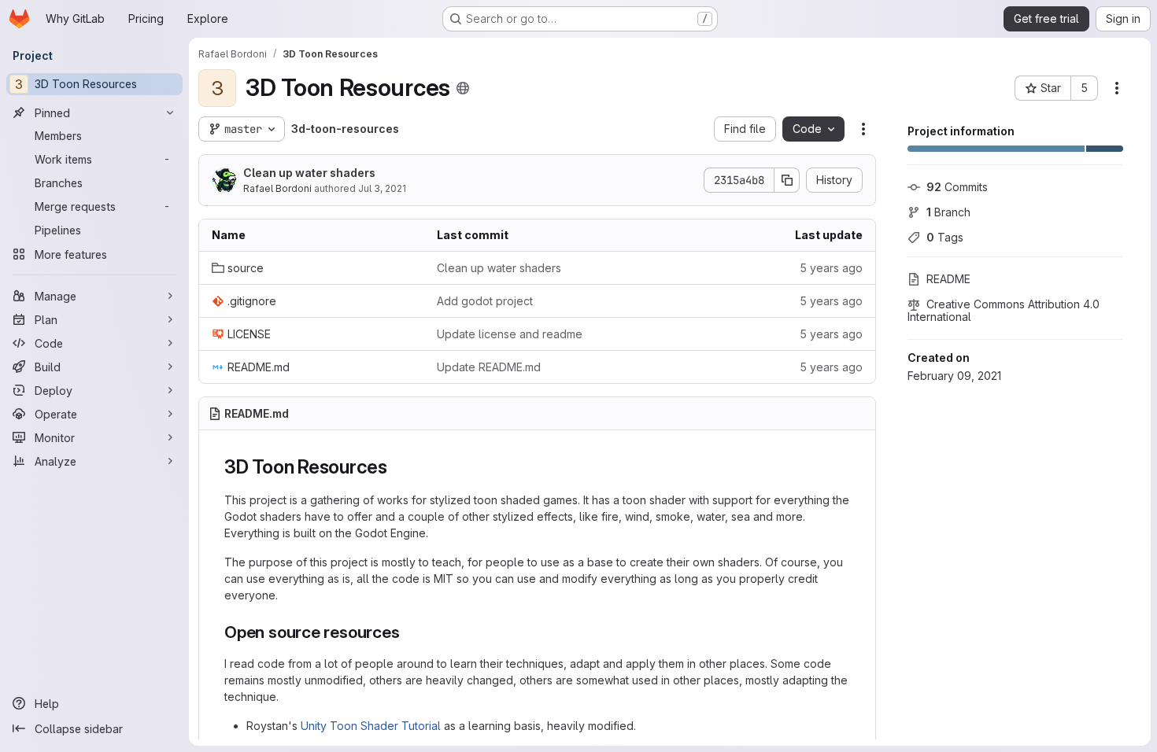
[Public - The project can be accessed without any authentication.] (463, 88)
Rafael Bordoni (277, 188)
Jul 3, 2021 (382, 188)
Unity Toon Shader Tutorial (371, 725)
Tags (944, 237)
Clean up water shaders (309, 172)
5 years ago (831, 268)
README (948, 279)
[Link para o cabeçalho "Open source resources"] (409, 632)
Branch (948, 212)
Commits (957, 187)
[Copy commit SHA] (787, 180)
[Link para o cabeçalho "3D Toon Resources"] (397, 466)
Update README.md (489, 367)
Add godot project (485, 301)
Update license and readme (509, 334)
